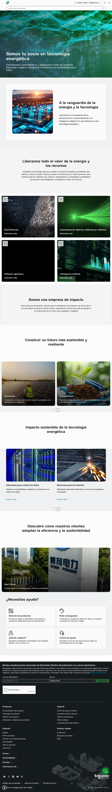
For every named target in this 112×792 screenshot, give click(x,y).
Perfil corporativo (9, 736)
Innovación (9, 396)
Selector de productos (11, 717)
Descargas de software (11, 714)
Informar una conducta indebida (14, 739)
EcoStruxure (61, 733)
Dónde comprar (62, 720)
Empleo (5, 733)
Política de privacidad (98, 673)
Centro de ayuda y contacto (67, 711)
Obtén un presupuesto (65, 717)
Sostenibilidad (67, 396)
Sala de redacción (9, 745)
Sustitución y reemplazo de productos (16, 720)
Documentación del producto (13, 711)
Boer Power (10, 584)
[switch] (4, 788)
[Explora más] (12, 499)
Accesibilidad (7, 742)
